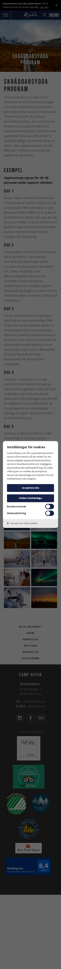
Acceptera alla (30, 487)
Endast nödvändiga (30, 498)
